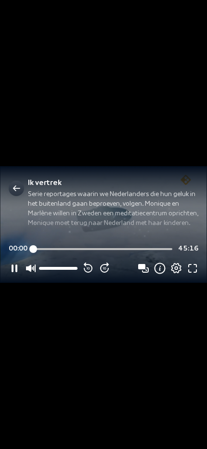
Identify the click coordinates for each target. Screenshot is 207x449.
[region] (103, 224)
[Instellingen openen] (176, 268)
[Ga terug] (16, 188)
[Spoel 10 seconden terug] (88, 268)
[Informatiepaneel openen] (160, 268)
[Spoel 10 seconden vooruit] (104, 268)
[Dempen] (31, 268)
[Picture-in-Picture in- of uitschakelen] (143, 268)
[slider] (103, 249)
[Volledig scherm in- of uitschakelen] (192, 268)
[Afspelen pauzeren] (14, 268)
